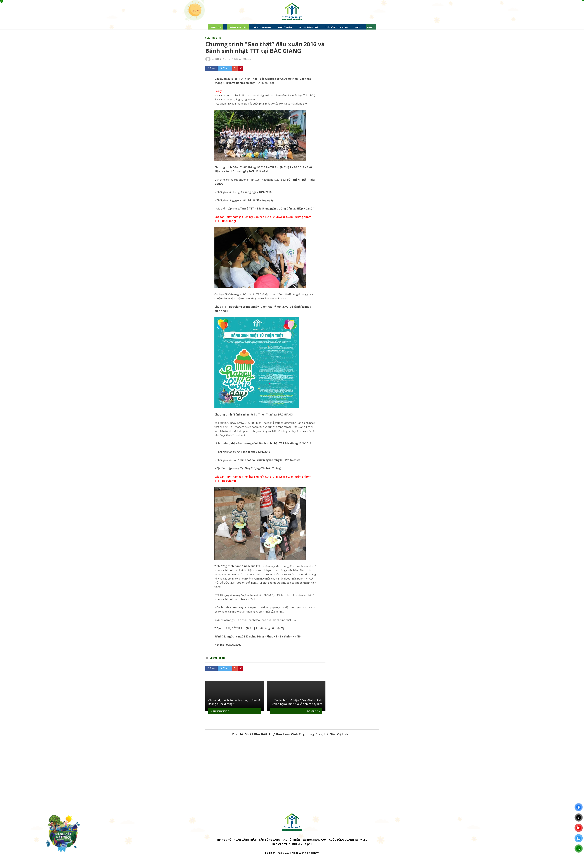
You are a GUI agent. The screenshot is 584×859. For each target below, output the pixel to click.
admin (218, 59)
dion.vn (315, 852)
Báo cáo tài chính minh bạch (292, 844)
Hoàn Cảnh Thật (238, 27)
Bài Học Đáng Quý (308, 27)
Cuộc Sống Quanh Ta (336, 27)
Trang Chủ (215, 27)
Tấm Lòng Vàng (262, 27)
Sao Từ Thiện (285, 27)
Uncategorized (213, 38)
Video (358, 27)
